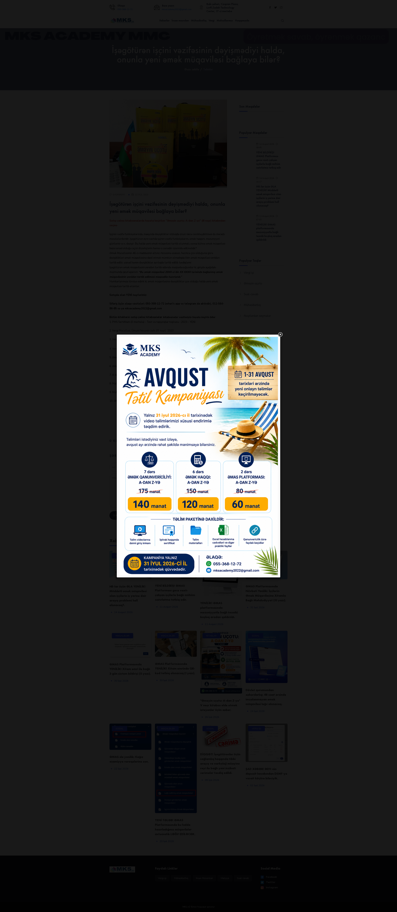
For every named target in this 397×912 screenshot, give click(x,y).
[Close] (280, 334)
